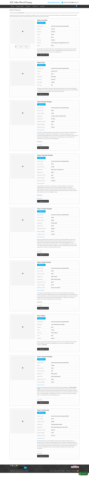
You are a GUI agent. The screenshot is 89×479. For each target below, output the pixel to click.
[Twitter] (78, 6)
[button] (54, 2)
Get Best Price (41, 22)
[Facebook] (76, 6)
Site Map (42, 6)
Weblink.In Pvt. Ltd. (24, 471)
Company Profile (20, 6)
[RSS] (78, 470)
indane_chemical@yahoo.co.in (71, 2)
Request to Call (43, 54)
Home (12, 6)
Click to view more (40, 129)
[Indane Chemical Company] (21, 2)
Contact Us (35, 6)
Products (28, 6)
